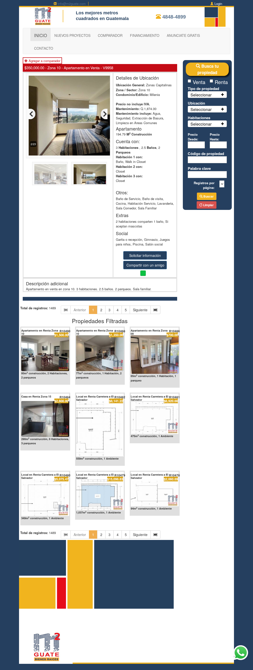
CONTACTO (43, 48)
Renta (221, 82)
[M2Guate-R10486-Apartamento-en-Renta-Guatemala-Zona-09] (155, 354)
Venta (199, 82)
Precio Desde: (193, 136)
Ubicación (196, 103)
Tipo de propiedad (203, 88)
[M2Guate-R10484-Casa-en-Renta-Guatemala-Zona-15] (45, 419)
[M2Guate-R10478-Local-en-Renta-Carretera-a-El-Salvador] (155, 492)
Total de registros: (34, 308)
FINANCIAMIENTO (144, 35)
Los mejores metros (97, 12)
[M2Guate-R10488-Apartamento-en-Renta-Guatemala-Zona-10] (100, 353)
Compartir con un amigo (145, 265)
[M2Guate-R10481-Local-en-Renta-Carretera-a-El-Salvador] (155, 417)
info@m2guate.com (72, 3)
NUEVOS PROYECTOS (72, 35)
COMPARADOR (110, 35)
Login (218, 3)
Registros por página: (204, 185)
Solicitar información (145, 255)
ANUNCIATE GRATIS (183, 35)
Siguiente (140, 309)
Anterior (80, 309)
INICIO (40, 35)
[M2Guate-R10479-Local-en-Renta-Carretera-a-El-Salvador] (100, 494)
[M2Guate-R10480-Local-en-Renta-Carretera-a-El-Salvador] (45, 497)
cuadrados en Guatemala (102, 18)
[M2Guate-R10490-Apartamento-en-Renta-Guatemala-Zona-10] (45, 353)
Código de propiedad (206, 153)
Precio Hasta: (215, 136)
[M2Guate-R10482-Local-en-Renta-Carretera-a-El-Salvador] (100, 428)
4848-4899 (174, 17)
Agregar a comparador (44, 60)
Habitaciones (199, 117)
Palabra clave (199, 168)
